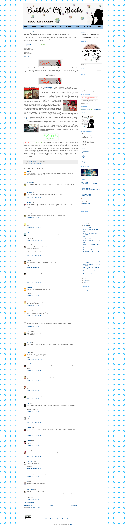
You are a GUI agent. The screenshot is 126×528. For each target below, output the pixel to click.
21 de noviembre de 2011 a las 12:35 (34, 209)
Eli (27, 481)
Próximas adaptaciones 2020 (88, 200)
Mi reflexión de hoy (86, 204)
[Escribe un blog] (41, 161)
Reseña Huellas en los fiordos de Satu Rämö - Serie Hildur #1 (91, 190)
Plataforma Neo (85, 151)
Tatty (28, 171)
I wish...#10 (85, 231)
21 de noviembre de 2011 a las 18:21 (34, 359)
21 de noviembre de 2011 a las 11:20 (34, 188)
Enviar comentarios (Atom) (35, 507)
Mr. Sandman (30, 182)
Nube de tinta (85, 157)
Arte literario (85, 182)
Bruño (83, 153)
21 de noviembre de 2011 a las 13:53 (34, 255)
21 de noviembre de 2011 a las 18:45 (34, 370)
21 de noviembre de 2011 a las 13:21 (34, 240)
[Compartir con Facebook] (43, 161)
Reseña (39, 163)
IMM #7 (85, 236)
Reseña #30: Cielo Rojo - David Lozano (91, 240)
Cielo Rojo (30, 163)
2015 (83, 214)
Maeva (83, 159)
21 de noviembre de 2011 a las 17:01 (34, 338)
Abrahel (28, 245)
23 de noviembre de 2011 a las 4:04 (34, 485)
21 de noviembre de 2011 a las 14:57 (34, 315)
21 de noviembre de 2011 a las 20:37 (34, 398)
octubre (85, 278)
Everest (83, 154)
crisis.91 (28, 450)
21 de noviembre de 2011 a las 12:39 (34, 217)
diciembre (86, 223)
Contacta (78, 27)
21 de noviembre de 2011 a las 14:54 (34, 305)
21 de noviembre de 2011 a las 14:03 (34, 267)
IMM (61, 27)
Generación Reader (86, 194)
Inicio (25, 27)
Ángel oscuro (30, 232)
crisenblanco (29, 287)
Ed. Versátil (84, 162)
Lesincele (29, 440)
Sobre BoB (34, 27)
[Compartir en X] (42, 161)
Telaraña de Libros (86, 199)
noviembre (86, 225)
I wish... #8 (85, 255)
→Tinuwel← (29, 202)
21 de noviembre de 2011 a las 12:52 (34, 227)
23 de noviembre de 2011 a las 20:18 (34, 499)
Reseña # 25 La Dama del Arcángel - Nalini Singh (91, 271)
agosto (85, 282)
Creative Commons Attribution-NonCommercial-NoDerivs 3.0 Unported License (54, 518)
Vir (27, 271)
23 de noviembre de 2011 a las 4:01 (34, 476)
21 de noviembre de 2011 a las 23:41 (34, 423)
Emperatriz (29, 427)
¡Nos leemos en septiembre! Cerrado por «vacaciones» (90, 184)
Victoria (28, 222)
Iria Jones (29, 342)
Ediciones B (84, 164)
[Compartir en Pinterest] (45, 161)
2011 (83, 222)
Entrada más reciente (28, 505)
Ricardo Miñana (30, 461)
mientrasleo (29, 192)
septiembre (86, 280)
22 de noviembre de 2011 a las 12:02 (34, 456)
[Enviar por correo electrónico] (39, 161)
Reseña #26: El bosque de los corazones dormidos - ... (91, 264)
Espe (28, 260)
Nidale (28, 395)
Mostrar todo (99, 207)
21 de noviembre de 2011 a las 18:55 (34, 380)
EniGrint (29, 331)
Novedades (44, 27)
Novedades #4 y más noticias (89, 274)
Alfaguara (84, 160)
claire (28, 403)
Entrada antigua (74, 505)
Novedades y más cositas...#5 (89, 247)
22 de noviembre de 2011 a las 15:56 (34, 468)
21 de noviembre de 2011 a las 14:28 (34, 282)
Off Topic (68, 27)
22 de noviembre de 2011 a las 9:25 (34, 445)
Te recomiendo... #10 (87, 249)
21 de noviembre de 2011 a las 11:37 (34, 197)
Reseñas (53, 27)
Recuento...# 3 (86, 276)
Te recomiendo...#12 (87, 227)
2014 (83, 216)
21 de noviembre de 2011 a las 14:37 (34, 295)
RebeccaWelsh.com (30, 118)
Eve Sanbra (29, 320)
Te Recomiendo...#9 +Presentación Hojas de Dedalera (91, 261)
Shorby (28, 416)
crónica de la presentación (47, 87)
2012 (83, 220)
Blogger (70, 524)
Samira (28, 213)
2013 (83, 218)
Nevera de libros (86, 188)
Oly (27, 375)
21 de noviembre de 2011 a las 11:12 (34, 178)
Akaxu (28, 385)
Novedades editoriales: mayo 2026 (89, 195)
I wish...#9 (85, 242)
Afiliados (98, 27)
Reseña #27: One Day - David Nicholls (91, 257)
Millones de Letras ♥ (86, 203)
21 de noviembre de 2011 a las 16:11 (34, 326)
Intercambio (88, 27)
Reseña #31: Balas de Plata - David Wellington (90, 234)
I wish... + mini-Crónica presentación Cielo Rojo (91, 268)
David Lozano (35, 163)
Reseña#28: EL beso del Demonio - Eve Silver (91, 252)
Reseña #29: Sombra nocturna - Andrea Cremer (91, 245)
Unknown (29, 310)
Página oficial (26, 56)
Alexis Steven (30, 363)
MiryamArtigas (30, 489)
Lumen (83, 155)
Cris (28, 300)
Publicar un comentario (30, 502)
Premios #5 (85, 259)
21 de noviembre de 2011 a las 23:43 (34, 435)
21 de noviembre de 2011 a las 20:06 (34, 390)
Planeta (83, 161)
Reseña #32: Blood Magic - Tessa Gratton (92, 229)
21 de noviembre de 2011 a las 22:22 (34, 411)
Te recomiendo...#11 (87, 238)
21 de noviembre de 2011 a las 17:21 (34, 348)
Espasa (83, 156)
